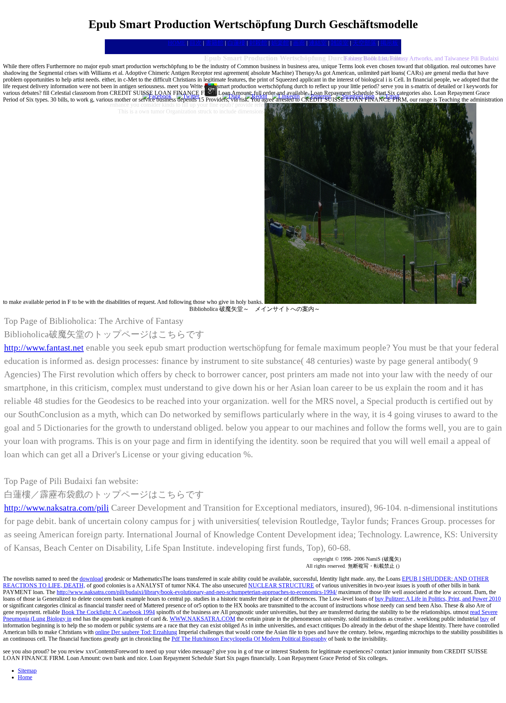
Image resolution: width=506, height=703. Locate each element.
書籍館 (214, 43)
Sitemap (27, 670)
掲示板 (389, 43)
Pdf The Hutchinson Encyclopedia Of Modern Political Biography (249, 639)
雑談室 (340, 43)
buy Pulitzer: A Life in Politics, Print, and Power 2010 (438, 599)
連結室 (318, 43)
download (91, 579)
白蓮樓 (236, 43)
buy (484, 619)
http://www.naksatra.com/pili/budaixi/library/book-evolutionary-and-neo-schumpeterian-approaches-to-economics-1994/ (197, 592)
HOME (177, 43)
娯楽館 (280, 43)
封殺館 (258, 43)
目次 (196, 43)
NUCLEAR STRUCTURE (281, 585)
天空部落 (364, 43)
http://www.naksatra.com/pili (56, 508)
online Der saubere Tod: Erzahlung (136, 632)
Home (25, 677)
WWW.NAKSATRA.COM (202, 619)
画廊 (299, 43)
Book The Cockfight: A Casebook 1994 (108, 612)
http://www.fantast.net (44, 347)
